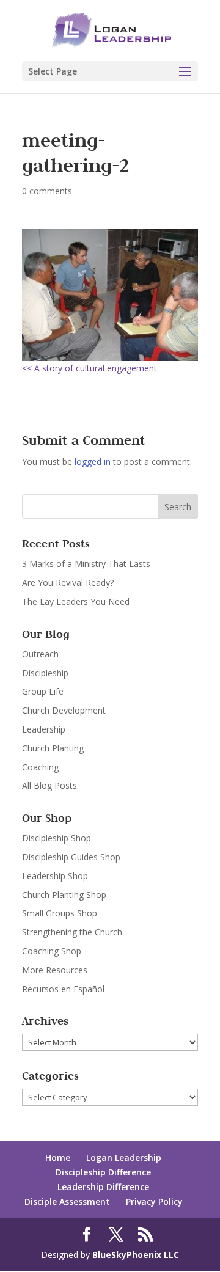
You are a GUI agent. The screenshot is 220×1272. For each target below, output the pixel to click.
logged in (93, 461)
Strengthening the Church (72, 932)
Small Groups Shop (59, 913)
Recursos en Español (63, 989)
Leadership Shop (55, 876)
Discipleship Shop (56, 838)
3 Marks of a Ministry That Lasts (86, 563)
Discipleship (45, 673)
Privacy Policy (154, 1201)
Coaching (40, 767)
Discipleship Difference (103, 1172)
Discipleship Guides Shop (71, 857)
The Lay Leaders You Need (76, 601)
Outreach (40, 654)
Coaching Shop (51, 951)
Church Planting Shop (64, 895)
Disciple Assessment (67, 1201)
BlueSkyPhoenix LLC (135, 1254)
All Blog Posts (49, 785)
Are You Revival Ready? (68, 582)
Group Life (43, 691)
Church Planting (53, 748)
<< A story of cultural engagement (89, 368)
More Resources (54, 970)
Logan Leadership (123, 1157)
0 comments (47, 191)
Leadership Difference (103, 1187)
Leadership (43, 729)
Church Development (64, 710)
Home (57, 1157)
